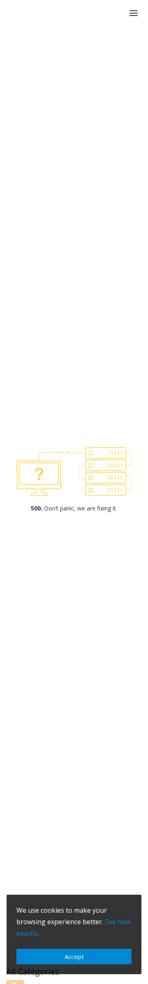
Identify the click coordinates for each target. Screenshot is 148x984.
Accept (74, 956)
